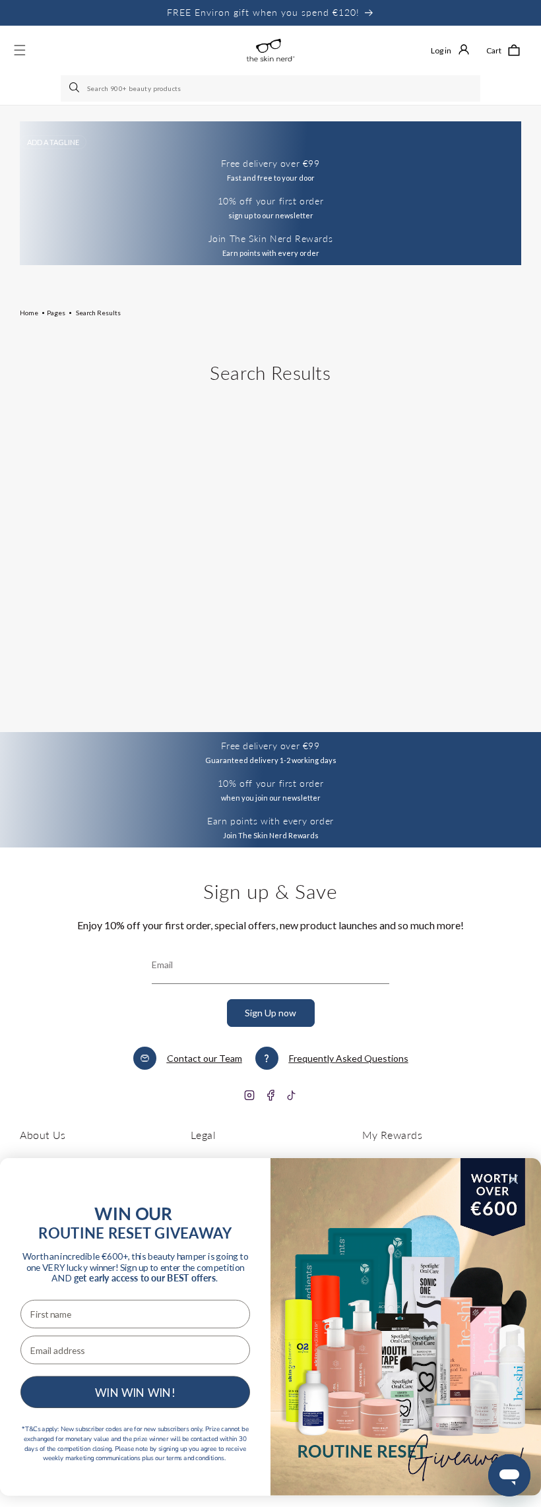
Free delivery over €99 (270, 745)
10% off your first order (270, 200)
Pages (56, 313)
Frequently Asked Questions (348, 1058)
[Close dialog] (513, 1179)
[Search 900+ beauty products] (75, 88)
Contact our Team (204, 1058)
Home (29, 313)
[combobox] (270, 88)
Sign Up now (270, 1012)
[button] (503, 50)
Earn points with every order (270, 820)
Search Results (98, 313)
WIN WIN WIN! (135, 1392)
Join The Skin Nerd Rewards (270, 238)
